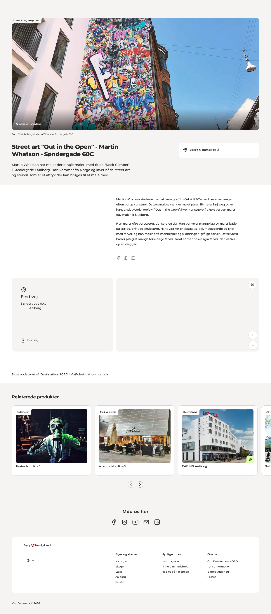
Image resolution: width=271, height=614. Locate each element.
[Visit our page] (124, 522)
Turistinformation (219, 566)
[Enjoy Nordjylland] (37, 545)
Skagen (120, 566)
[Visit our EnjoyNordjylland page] (135, 522)
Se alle (119, 582)
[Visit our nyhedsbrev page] (146, 522)
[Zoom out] (253, 345)
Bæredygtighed (218, 571)
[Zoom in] (253, 335)
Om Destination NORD (222, 561)
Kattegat (121, 561)
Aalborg (120, 576)
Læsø (118, 571)
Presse (211, 576)
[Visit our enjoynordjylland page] (113, 522)
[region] (187, 315)
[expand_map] (252, 285)
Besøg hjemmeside (203, 149)
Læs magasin (170, 561)
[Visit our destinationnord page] (157, 522)
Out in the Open (167, 209)
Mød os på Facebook (175, 571)
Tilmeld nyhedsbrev (174, 566)
